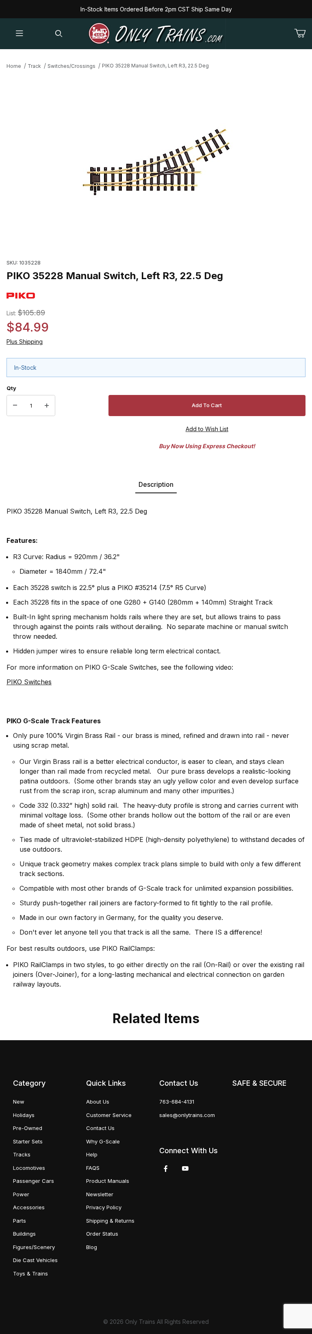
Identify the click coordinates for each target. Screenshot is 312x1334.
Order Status (102, 1233)
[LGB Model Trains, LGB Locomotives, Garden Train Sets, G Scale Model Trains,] (156, 33)
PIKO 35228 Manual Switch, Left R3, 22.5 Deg (155, 66)
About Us (97, 1101)
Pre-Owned (27, 1128)
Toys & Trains (30, 1273)
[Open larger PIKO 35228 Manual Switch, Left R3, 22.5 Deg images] (156, 162)
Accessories (29, 1207)
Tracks (21, 1154)
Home (13, 66)
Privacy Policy (103, 1207)
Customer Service (109, 1115)
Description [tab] (156, 484)
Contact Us (100, 1128)
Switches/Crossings (71, 66)
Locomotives (29, 1168)
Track (34, 66)
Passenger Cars (33, 1181)
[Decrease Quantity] (15, 405)
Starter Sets (28, 1141)
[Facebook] (165, 1168)
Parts (19, 1220)
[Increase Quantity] (47, 405)
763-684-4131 (176, 1101)
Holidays (24, 1115)
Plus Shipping (24, 341)
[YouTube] (185, 1168)
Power (21, 1194)
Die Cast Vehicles (35, 1260)
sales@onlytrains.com (187, 1115)
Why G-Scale (103, 1141)
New (18, 1101)
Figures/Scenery (34, 1247)
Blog (91, 1247)
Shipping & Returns (110, 1220)
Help (92, 1154)
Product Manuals (107, 1181)
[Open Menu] (19, 34)
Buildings (24, 1233)
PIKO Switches (29, 682)
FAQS (93, 1168)
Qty (11, 388)
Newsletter (99, 1194)
